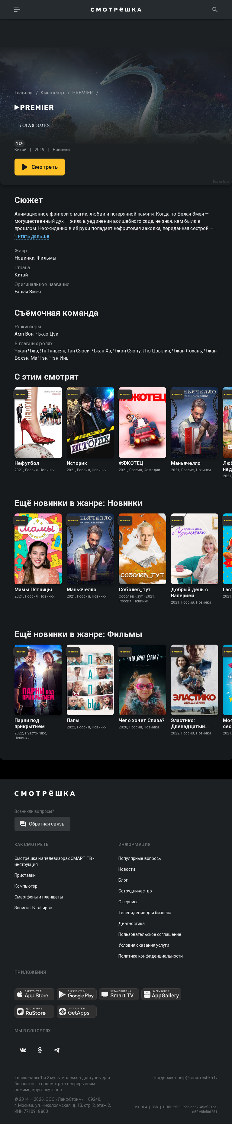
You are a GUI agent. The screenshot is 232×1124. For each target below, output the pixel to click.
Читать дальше (31, 236)
